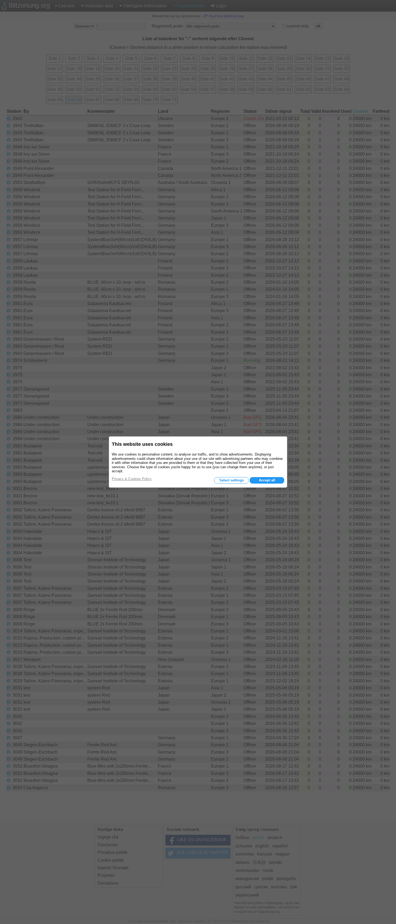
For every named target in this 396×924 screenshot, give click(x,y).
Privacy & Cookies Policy (132, 479)
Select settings (231, 480)
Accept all (267, 480)
